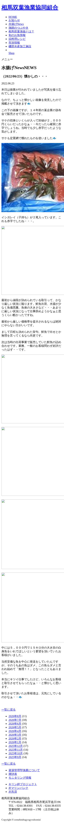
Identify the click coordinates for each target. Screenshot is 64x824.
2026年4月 (15, 731)
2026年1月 (15, 742)
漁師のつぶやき (18, 27)
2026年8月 (15, 716)
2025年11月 (16, 749)
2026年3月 (15, 734)
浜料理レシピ (17, 38)
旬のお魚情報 (17, 35)
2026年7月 (15, 719)
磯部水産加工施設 (20, 46)
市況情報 (14, 42)
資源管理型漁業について (24, 770)
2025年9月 (15, 757)
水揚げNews (16, 24)
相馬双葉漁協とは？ (21, 31)
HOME (13, 16)
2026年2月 (15, 738)
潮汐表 (13, 773)
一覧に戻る (8, 709)
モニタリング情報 (20, 777)
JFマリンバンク (18, 787)
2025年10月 (16, 753)
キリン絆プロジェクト (23, 784)
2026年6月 (15, 723)
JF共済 (13, 791)
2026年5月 (15, 727)
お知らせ (14, 20)
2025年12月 (16, 745)
